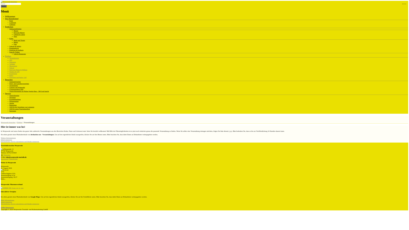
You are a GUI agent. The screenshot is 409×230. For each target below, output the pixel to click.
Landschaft (12, 23)
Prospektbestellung (15, 99)
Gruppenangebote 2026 (16, 89)
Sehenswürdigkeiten (15, 29)
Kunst (11, 21)
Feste (15, 44)
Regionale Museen (19, 33)
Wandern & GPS (14, 72)
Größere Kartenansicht (7, 207)
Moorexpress (13, 66)
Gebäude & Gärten (19, 34)
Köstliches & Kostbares (16, 50)
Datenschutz (13, 105)
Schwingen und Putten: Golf (18, 77)
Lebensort (12, 24)
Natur (15, 36)
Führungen (12, 62)
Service (8, 93)
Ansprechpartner (14, 95)
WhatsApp (6, 155)
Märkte (16, 42)
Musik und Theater (19, 40)
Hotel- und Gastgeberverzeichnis (19, 84)
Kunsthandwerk (14, 48)
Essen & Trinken (14, 52)
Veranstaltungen (14, 58)
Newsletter (12, 97)
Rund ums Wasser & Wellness (18, 70)
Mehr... (3, 179)
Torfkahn (12, 64)
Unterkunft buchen (15, 82)
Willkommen (10, 16)
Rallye (11, 75)
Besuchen (9, 80)
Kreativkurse (13, 74)
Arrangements (13, 85)
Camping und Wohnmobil (17, 87)
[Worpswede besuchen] (9, 2)
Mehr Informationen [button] (7, 200)
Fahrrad (11, 68)
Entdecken (9, 27)
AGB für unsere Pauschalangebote (19, 109)
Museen (16, 31)
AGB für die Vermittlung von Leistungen (21, 107)
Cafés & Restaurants (20, 54)
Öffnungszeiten (14, 101)
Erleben (8, 56)
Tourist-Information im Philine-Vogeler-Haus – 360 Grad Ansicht (29, 91)
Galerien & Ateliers (15, 46)
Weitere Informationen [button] (8, 138)
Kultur (11, 38)
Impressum (12, 111)
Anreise (11, 103)
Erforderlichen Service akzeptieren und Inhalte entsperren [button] (20, 141)
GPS (10, 60)
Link (230, 131)
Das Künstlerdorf (11, 19)
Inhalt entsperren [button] (6, 140)
